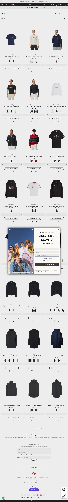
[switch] (63, 497)
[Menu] (66, 488)
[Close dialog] (58, 229)
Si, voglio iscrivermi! (47, 264)
